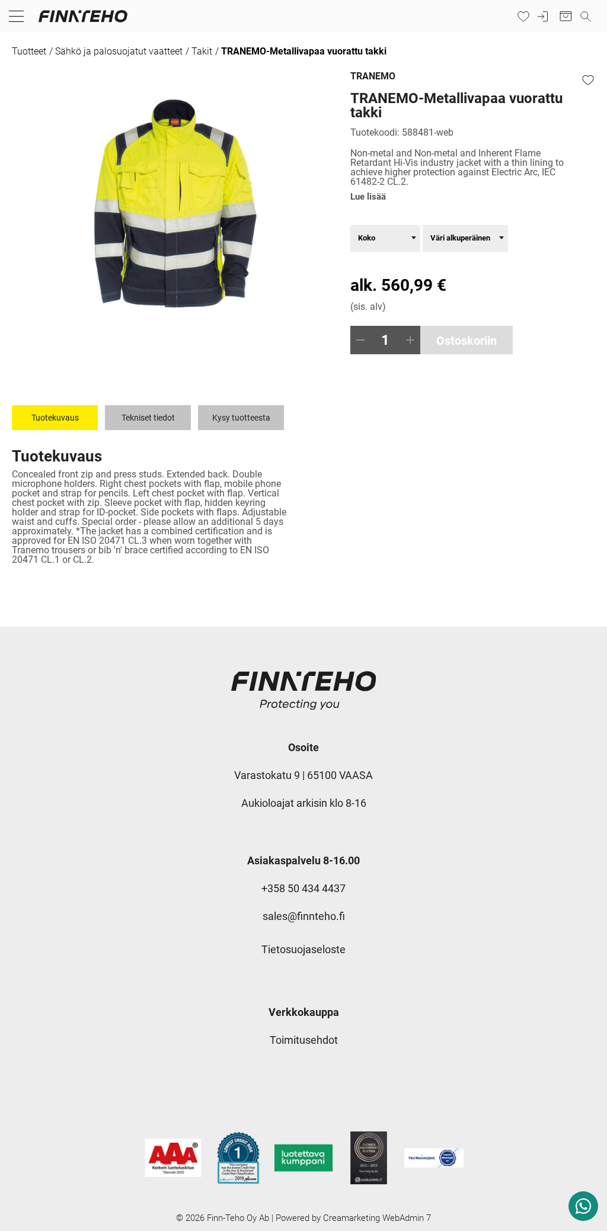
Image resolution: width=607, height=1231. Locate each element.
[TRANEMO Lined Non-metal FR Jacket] (172, 205)
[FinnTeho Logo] (83, 22)
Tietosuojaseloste (303, 949)
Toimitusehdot (304, 1040)
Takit (201, 51)
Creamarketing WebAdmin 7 (377, 1218)
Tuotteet (29, 51)
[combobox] (385, 238)
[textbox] (385, 238)
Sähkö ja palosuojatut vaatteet (119, 51)
